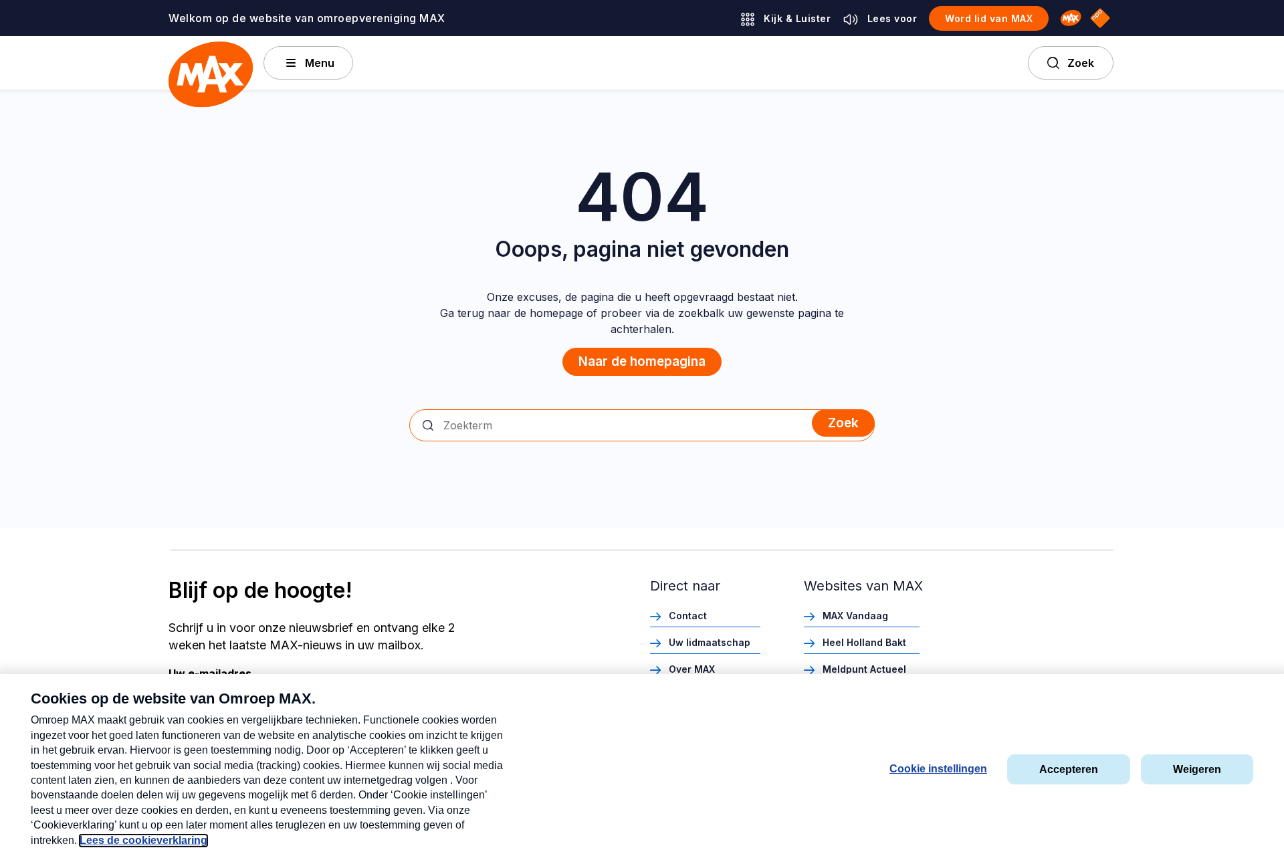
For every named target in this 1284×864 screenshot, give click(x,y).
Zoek (1080, 63)
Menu (319, 63)
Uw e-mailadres (210, 673)
